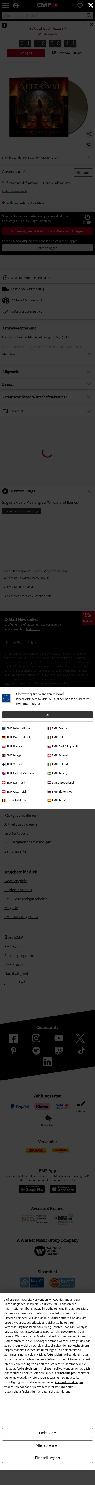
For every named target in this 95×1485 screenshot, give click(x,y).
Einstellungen (47, 1457)
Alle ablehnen (48, 1445)
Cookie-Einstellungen (69, 1382)
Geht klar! (47, 1433)
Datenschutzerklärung (55, 1391)
